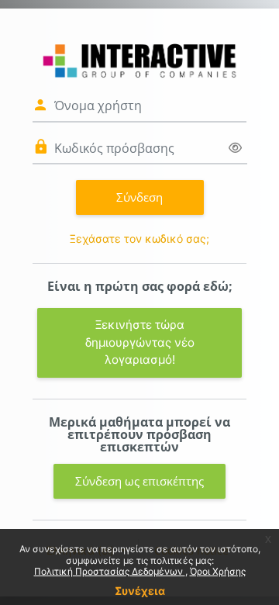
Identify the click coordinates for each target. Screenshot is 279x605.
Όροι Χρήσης (218, 571)
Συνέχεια (140, 590)
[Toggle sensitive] (235, 148)
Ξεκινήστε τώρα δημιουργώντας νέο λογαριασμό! (140, 342)
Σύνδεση (139, 197)
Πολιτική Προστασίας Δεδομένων (109, 571)
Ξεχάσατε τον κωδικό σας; (139, 238)
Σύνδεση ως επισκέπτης (139, 481)
